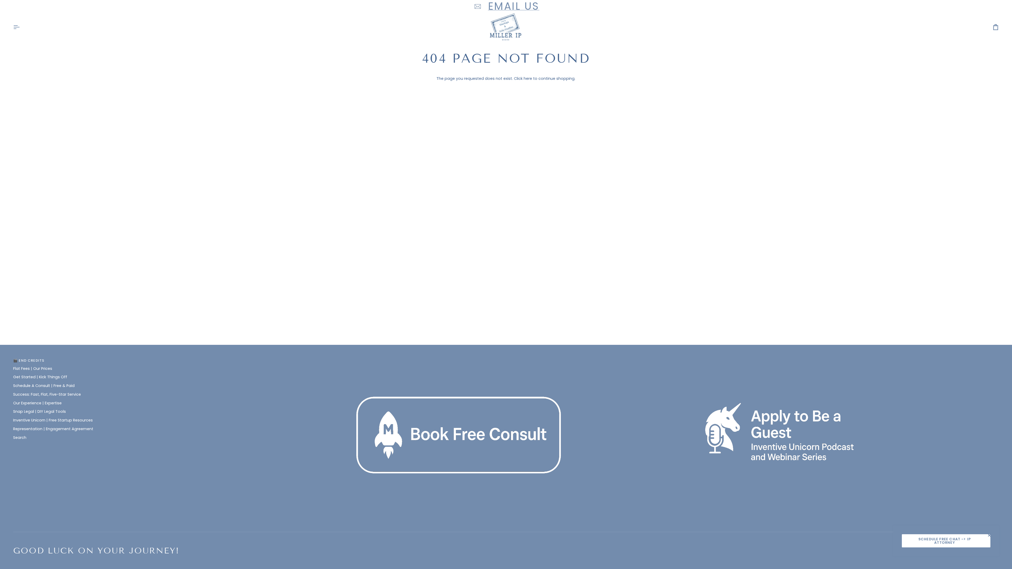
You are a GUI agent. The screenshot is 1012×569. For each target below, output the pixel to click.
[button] (506, 359)
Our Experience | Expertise (37, 403)
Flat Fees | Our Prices (32, 368)
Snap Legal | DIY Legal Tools (39, 411)
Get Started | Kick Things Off (40, 377)
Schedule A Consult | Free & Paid (44, 385)
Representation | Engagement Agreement (53, 428)
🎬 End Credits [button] (28, 360)
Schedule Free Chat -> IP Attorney (944, 541)
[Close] (991, 535)
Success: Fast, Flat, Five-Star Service (47, 394)
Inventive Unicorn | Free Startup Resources (53, 420)
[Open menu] (21, 27)
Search (19, 437)
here (528, 78)
